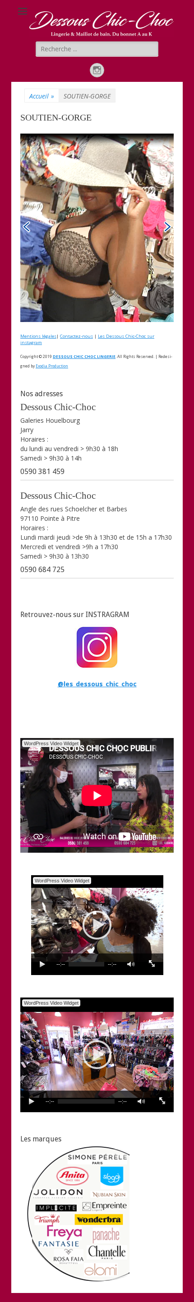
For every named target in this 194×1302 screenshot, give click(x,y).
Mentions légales (38, 336)
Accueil (41, 96)
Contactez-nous (76, 336)
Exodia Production (52, 365)
